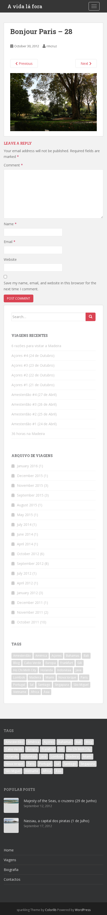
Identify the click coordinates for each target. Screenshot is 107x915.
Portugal (19, 684)
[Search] (91, 317)
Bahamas (72, 655)
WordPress (83, 910)
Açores (56, 655)
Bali (86, 655)
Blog (16, 663)
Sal (32, 684)
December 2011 (30, 602)
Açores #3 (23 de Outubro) (32, 365)
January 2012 (27, 592)
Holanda (47, 670)
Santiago (44, 684)
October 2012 (28, 553)
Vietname (19, 692)
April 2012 (25, 583)
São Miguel (81, 684)
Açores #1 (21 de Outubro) (32, 384)
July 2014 (24, 524)
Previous (25, 63)
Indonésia (64, 670)
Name (10, 223)
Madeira (35, 677)
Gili (79, 663)
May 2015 (25, 514)
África (35, 692)
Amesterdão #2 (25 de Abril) (34, 414)
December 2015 (30, 475)
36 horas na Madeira (28, 433)
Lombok (19, 677)
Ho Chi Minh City (24, 670)
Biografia (11, 869)
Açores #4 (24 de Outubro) (32, 355)
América (41, 655)
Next (85, 63)
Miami (50, 677)
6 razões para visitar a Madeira (36, 345)
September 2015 (30, 495)
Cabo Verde (32, 663)
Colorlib (50, 910)
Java (78, 670)
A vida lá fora (24, 6)
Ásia (47, 692)
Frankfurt (66, 663)
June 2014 (25, 534)
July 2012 (24, 573)
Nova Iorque (67, 677)
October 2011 (28, 622)
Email (9, 241)
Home (9, 850)
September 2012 (30, 563)
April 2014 (25, 544)
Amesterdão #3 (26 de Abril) (34, 404)
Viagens (10, 859)
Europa (51, 663)
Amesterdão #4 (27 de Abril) (34, 394)
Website (10, 259)
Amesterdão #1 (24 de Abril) (34, 423)
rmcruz (52, 46)
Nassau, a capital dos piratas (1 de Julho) (56, 820)
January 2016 (27, 466)
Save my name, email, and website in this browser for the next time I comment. (50, 286)
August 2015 (27, 505)
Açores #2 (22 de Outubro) (32, 375)
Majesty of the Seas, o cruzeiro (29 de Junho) (60, 800)
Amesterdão (22, 655)
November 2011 (30, 612)
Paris (84, 677)
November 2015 (30, 485)
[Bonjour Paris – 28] (53, 101)
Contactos (12, 879)
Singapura (62, 684)
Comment (13, 165)
